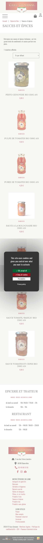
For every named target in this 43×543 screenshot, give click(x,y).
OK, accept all (22, 270)
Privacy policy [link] (21, 284)
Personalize (21, 279)
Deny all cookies (22, 274)
